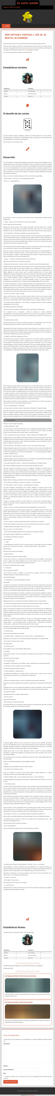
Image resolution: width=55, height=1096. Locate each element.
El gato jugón (27, 3)
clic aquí (27, 49)
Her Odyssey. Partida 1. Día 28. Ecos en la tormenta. (27, 985)
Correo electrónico (8, 1069)
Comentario (6, 1043)
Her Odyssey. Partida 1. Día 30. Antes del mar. (27, 1011)
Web (4, 1073)
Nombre (5, 1066)
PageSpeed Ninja (30, 1095)
